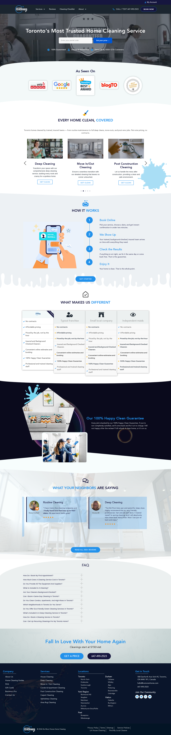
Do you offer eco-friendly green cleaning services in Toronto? (48, 609)
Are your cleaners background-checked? (39, 592)
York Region (83, 692)
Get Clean (85, 183)
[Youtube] (150, 696)
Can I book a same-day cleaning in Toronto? (41, 596)
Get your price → (102, 40)
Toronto (81, 677)
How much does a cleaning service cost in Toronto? (44, 580)
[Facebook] (137, 696)
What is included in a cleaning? (35, 588)
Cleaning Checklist (67, 9)
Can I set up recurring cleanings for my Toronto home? (46, 621)
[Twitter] (141, 696)
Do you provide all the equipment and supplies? (42, 584)
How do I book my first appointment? (38, 576)
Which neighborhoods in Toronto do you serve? (42, 605)
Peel (80, 713)
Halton (108, 698)
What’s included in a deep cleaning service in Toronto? (45, 613)
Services (39, 9)
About (81, 9)
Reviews (52, 9)
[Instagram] (145, 696)
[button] (25, 163)
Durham (108, 677)
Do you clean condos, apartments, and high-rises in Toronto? (48, 600)
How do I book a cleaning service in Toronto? (41, 617)
